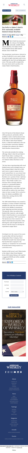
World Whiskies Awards (14, 432)
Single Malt (14, 414)
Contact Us (14, 381)
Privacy (14, 385)
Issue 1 (18, 35)
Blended (14, 409)
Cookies (14, 386)
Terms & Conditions (14, 388)
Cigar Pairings (14, 403)
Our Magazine (14, 307)
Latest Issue (14, 422)
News (4, 35)
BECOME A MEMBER (7, 10)
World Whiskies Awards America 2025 (14, 439)
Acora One (19, 447)
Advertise (14, 383)
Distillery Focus (14, 401)
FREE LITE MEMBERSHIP (20, 10)
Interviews (14, 398)
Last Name (6, 285)
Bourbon (14, 411)
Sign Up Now (14, 295)
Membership (14, 421)
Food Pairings (14, 399)
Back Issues (14, 425)
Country (7, 291)
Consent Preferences (14, 389)
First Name (6, 281)
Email (8, 288)
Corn (14, 412)
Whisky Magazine (14, 424)
